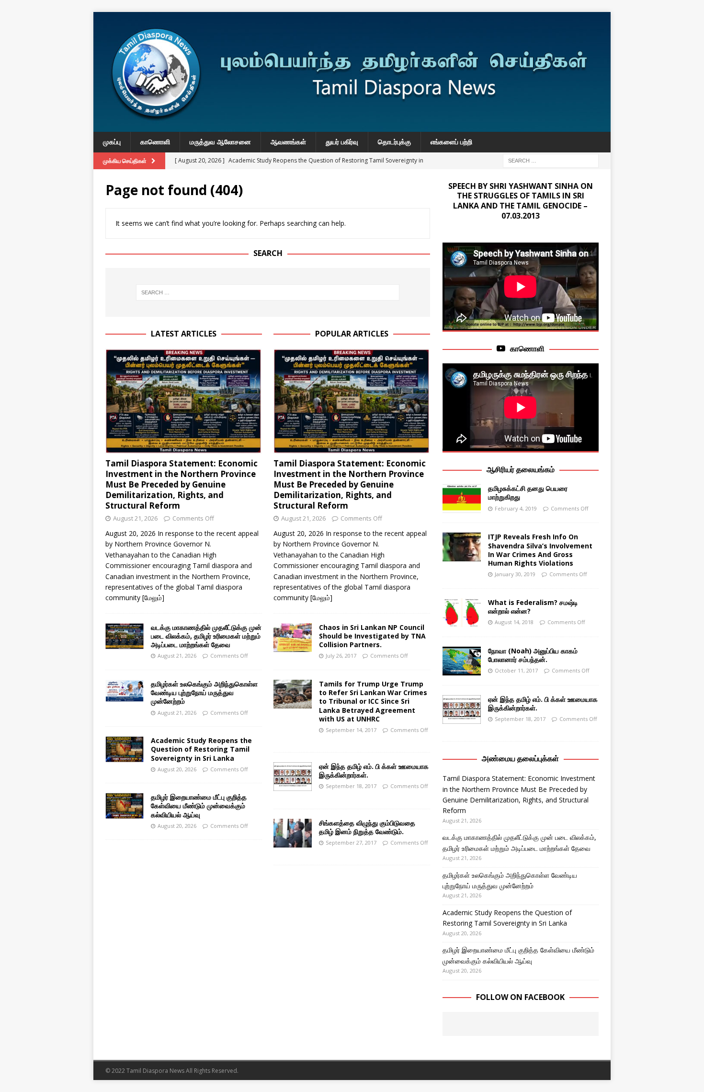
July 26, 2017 (341, 655)
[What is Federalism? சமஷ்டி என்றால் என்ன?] (462, 612)
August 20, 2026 (177, 769)
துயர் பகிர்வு (342, 141)
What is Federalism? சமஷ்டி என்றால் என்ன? (533, 607)
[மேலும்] (153, 597)
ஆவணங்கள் (288, 141)
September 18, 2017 (351, 786)
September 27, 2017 (351, 842)
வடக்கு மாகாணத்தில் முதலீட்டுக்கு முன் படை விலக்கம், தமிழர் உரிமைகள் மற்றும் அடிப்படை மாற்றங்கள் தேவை (206, 636)
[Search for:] (551, 159)
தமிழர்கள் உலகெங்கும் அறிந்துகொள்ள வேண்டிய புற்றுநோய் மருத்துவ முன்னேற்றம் (204, 692)
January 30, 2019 (515, 574)
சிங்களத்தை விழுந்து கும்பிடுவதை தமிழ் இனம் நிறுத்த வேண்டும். (367, 827)
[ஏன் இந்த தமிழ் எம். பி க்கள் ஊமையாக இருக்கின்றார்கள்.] (292, 776)
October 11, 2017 (516, 670)
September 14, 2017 (351, 729)
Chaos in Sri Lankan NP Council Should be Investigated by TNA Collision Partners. (372, 636)
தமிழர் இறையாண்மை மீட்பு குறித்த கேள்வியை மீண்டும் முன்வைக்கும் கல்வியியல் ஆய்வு (199, 805)
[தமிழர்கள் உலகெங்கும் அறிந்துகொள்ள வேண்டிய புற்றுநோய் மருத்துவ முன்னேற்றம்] (124, 691)
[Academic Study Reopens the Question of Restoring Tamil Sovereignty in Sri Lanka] (124, 749)
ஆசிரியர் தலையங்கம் (521, 469)
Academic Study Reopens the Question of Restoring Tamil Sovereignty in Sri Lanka (201, 749)
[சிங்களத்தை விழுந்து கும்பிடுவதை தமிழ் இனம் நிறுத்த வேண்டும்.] (292, 833)
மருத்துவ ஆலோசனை (220, 141)
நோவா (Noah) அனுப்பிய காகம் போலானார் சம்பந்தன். (533, 655)
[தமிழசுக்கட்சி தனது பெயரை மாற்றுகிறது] (462, 498)
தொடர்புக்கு (394, 141)
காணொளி (155, 141)
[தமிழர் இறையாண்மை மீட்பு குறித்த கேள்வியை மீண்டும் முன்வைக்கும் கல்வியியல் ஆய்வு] (124, 806)
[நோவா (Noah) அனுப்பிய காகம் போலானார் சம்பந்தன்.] (462, 661)
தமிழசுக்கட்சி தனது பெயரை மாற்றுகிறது (528, 492)
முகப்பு (112, 141)
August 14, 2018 (514, 622)
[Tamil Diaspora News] (352, 126)
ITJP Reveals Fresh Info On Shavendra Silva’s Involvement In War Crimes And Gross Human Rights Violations (540, 550)
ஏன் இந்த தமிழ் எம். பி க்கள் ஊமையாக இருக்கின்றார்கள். (374, 770)
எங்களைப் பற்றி (451, 141)
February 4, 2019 (516, 508)
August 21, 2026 (135, 518)
